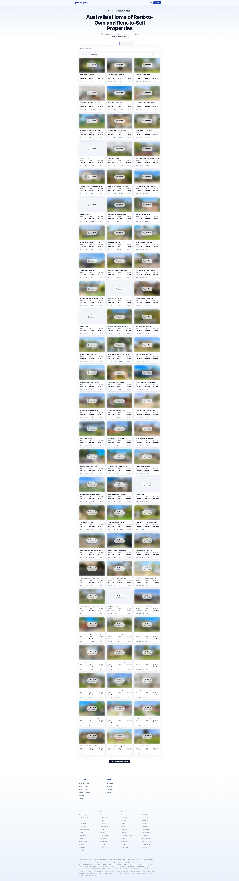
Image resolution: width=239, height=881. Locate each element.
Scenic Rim (103, 841)
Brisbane (144, 812)
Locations (110, 783)
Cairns (102, 815)
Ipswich (123, 826)
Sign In (81, 799)
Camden (123, 815)
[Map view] (158, 54)
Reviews (109, 786)
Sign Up (81, 795)
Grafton (123, 823)
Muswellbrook (104, 835)
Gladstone (145, 821)
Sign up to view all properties (119, 761)
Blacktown (124, 812)
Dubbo (102, 821)
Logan (81, 832)
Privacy (109, 789)
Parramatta (103, 838)
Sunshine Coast (146, 841)
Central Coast (104, 818)
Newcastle (145, 835)
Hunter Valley (104, 826)
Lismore (102, 829)
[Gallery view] (152, 54)
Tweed (102, 847)
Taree (123, 844)
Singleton (124, 841)
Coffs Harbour (146, 818)
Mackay (102, 832)
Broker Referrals (84, 792)
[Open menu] (164, 2)
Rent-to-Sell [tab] (127, 43)
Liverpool (124, 829)
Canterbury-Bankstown (86, 818)
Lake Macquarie (84, 829)
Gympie (144, 823)
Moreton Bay (83, 835)
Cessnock (124, 818)
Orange (81, 838)
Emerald (123, 821)
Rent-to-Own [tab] (112, 43)
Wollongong (82, 850)
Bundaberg (82, 815)
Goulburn (102, 823)
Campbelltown (146, 815)
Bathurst (102, 812)
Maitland (123, 832)
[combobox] (119, 49)
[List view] (155, 54)
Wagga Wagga (125, 847)
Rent (86, 54)
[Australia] (151, 2)
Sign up (157, 2)
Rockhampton (83, 841)
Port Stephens (146, 838)
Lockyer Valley (146, 829)
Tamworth (103, 844)
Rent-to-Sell (83, 789)
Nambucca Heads (126, 835)
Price (81, 54)
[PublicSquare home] (80, 2)
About (109, 792)
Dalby (80, 821)
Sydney (81, 844)
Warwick (144, 847)
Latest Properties (84, 783)
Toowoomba (146, 844)
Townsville (82, 847)
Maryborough (146, 832)
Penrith (123, 838)
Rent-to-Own (83, 786)
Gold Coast (82, 823)
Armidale (81, 812)
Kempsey (145, 826)
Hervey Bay (82, 826)
